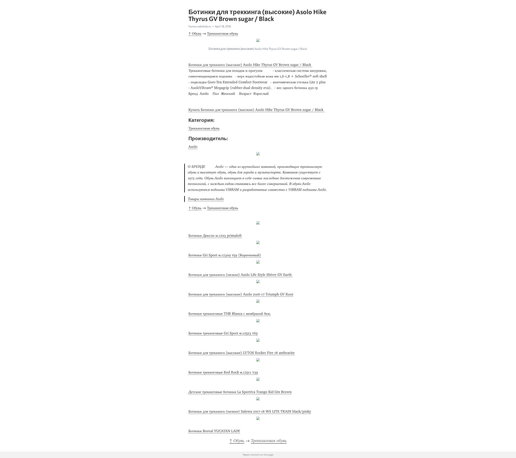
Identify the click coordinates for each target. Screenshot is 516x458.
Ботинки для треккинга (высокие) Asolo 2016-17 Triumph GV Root (240, 294)
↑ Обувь (194, 33)
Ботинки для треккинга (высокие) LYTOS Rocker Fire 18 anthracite (241, 353)
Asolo (192, 146)
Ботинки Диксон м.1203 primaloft (215, 235)
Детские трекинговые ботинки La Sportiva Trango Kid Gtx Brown (239, 392)
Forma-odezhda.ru (199, 26)
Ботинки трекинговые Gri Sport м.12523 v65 (223, 333)
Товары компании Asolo (206, 199)
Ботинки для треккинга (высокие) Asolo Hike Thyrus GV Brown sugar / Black (250, 65)
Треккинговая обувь (222, 33)
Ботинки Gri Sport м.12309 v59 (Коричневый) (224, 255)
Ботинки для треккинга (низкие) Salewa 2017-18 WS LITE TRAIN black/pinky (249, 411)
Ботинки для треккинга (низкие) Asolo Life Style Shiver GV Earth (240, 274)
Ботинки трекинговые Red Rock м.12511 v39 (223, 372)
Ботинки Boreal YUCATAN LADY (214, 431)
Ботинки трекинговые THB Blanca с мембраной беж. (229, 313)
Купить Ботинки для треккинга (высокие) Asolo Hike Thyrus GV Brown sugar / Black (256, 109)
